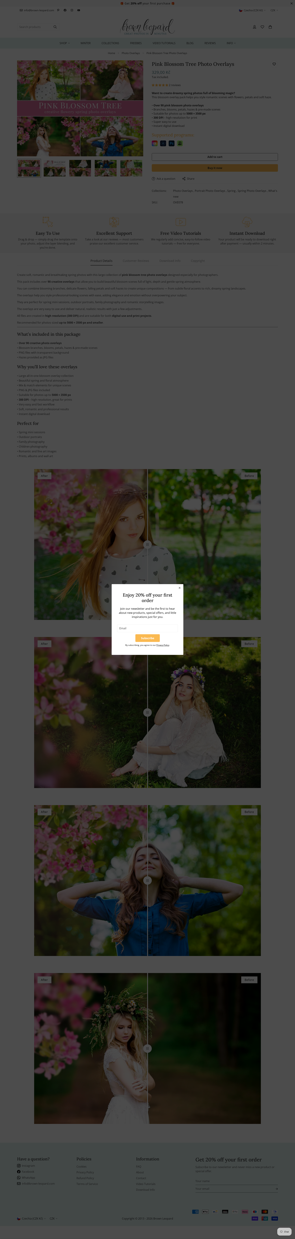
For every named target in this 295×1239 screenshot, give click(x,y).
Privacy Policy (162, 645)
